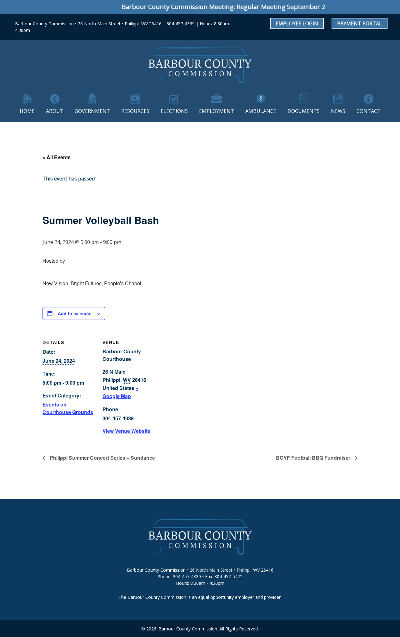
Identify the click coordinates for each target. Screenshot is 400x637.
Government (92, 111)
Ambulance (260, 111)
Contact (369, 111)
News (338, 111)
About (54, 111)
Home (27, 111)
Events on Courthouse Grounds (67, 408)
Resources (135, 111)
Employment (216, 111)
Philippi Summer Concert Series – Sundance (101, 457)
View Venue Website (126, 430)
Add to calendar (75, 313)
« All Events (56, 157)
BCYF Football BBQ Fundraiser (314, 457)
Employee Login (297, 23)
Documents (304, 111)
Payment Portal (359, 23)
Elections (174, 111)
